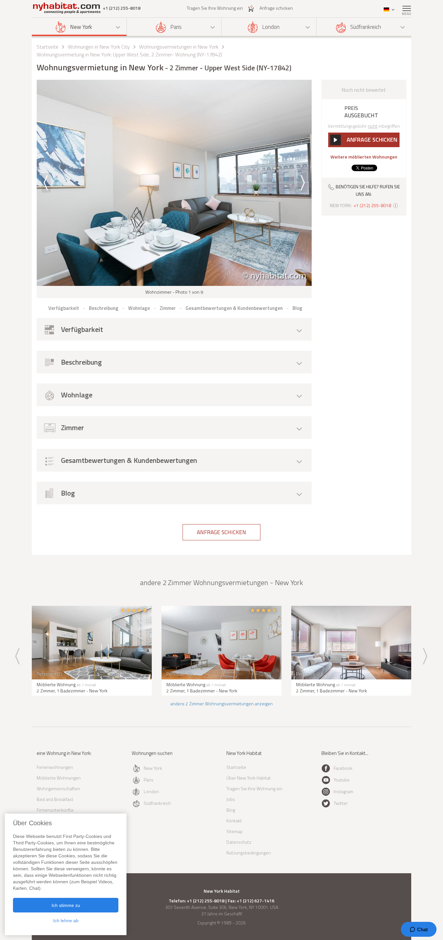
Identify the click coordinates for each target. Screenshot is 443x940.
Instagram (343, 791)
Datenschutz (238, 842)
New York (81, 27)
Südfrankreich (365, 27)
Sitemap (234, 831)
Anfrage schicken (276, 8)
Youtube (342, 779)
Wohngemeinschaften (58, 788)
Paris (176, 27)
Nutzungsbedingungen (248, 852)
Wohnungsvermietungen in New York (178, 47)
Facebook (343, 768)
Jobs (230, 799)
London (271, 27)
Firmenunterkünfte (55, 809)
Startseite (47, 47)
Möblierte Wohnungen (59, 777)
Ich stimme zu (66, 905)
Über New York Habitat (248, 777)
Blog (230, 809)
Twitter (341, 803)
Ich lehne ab (65, 920)
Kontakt (234, 820)
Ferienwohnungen (55, 767)
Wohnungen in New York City (99, 47)
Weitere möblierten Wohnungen (363, 157)
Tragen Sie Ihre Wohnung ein (215, 8)
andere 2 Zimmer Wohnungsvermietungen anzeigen (221, 703)
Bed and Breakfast (55, 799)
